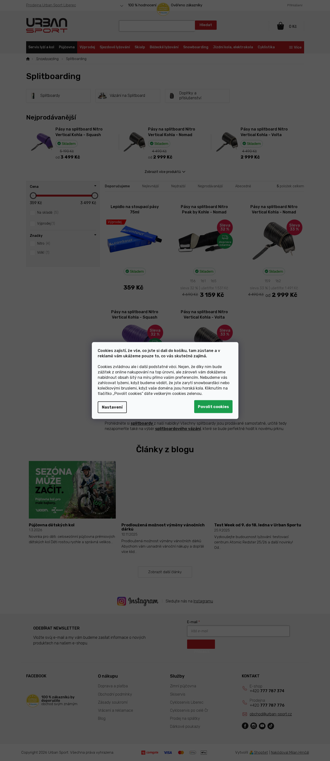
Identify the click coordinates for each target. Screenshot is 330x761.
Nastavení (112, 407)
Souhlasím (213, 406)
